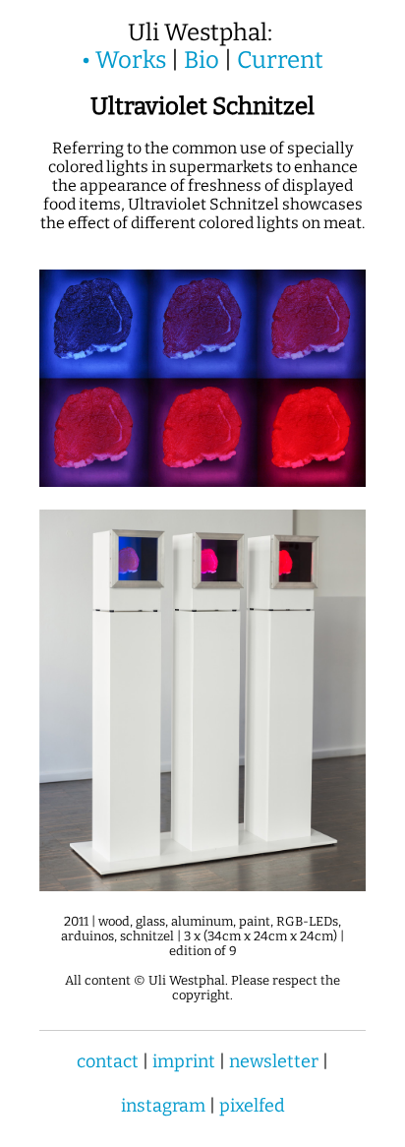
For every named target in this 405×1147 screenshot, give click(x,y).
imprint (183, 1061)
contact (108, 1061)
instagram (163, 1106)
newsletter (273, 1061)
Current (280, 60)
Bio (201, 60)
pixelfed (252, 1106)
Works (130, 60)
